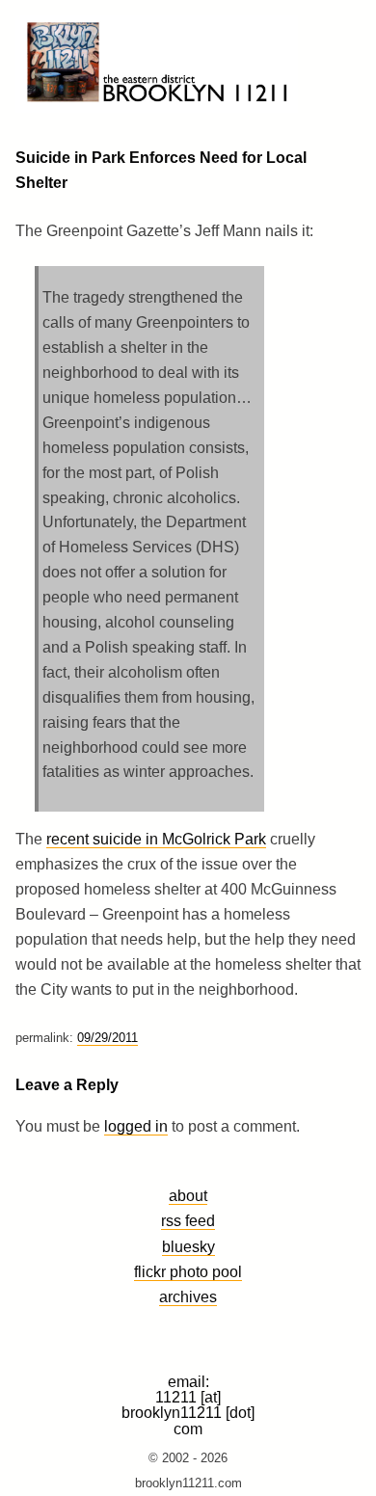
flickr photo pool (188, 1271)
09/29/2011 (107, 1037)
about (188, 1195)
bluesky (188, 1246)
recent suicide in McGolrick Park (156, 839)
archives (188, 1296)
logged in (136, 1126)
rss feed (188, 1220)
